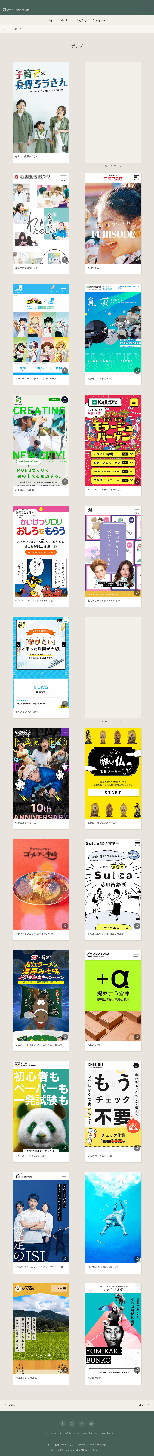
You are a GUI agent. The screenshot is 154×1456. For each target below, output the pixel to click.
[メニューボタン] (146, 7)
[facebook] (62, 1423)
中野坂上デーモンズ (25, 822)
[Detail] (64, 148)
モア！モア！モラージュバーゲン (105, 489)
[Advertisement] (113, 112)
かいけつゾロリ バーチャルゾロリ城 (34, 600)
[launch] (41, 107)
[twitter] (72, 1423)
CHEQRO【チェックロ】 (100, 1155)
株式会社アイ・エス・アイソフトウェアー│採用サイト (44, 1266)
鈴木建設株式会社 (24, 489)
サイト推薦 (65, 1433)
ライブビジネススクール (28, 711)
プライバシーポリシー (85, 1433)
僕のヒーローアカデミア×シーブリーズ (36, 378)
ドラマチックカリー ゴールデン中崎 (34, 933)
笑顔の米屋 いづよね (26, 1377)
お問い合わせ (106, 1433)
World (64, 20)
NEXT (142, 1405)
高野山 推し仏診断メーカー (103, 822)
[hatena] (82, 1423)
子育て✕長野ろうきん (26, 156)
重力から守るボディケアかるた (104, 600)
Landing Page (80, 20)
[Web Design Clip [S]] (16, 9)
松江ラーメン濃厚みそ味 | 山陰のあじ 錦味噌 (38, 1044)
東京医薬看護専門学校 (26, 267)
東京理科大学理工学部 (99, 378)
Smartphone (99, 20)
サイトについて (48, 1433)
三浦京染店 (93, 267)
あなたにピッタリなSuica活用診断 (106, 933)
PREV (12, 1405)
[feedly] (91, 1423)
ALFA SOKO (94, 1044)
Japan (52, 20)
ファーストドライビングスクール (32, 1155)
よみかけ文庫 (94, 1377)
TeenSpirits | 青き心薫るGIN (103, 1266)
